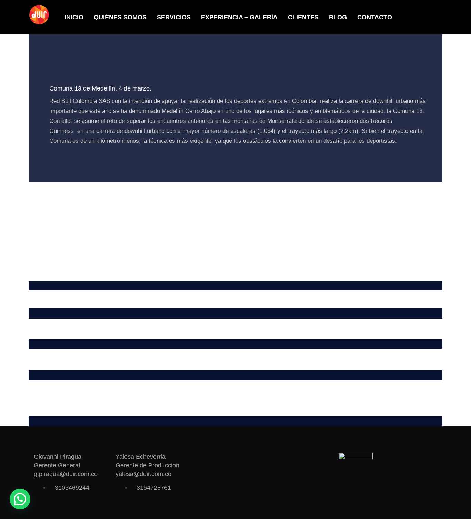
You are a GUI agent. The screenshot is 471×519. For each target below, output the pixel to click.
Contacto (374, 17)
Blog (338, 17)
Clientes (303, 17)
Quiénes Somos (120, 17)
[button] (20, 499)
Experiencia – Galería (239, 17)
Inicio (73, 17)
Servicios (174, 17)
